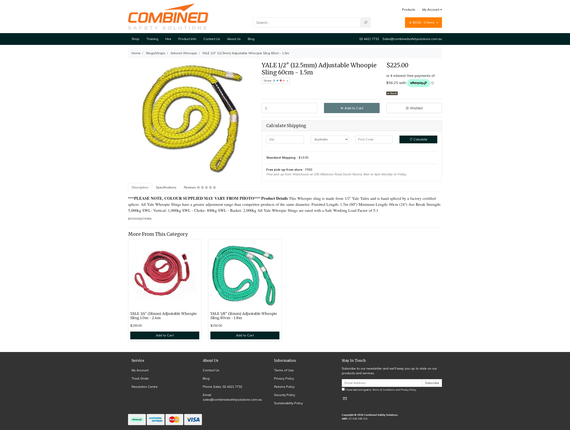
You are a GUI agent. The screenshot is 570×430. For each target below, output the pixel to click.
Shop (135, 39)
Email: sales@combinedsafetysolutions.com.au (232, 397)
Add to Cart (353, 108)
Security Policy (284, 395)
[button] (414, 108)
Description (140, 187)
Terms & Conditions (383, 389)
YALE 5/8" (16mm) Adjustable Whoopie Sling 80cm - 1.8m (243, 316)
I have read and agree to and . (381, 389)
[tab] (140, 187)
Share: (268, 80)
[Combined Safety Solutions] (168, 16)
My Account (430, 10)
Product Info (187, 39)
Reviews (190, 187)
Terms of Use (284, 370)
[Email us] (345, 398)
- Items (424, 22)
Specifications (166, 187)
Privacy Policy (284, 378)
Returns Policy (284, 387)
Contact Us (212, 39)
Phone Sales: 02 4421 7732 (222, 387)
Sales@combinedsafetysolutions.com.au (412, 39)
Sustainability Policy (288, 403)
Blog (251, 39)
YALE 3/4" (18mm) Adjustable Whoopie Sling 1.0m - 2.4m (163, 316)
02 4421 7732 (369, 39)
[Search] (365, 22)
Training (152, 39)
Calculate (420, 139)
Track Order (140, 378)
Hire (168, 39)
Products (408, 10)
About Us (234, 39)
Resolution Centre (145, 387)
